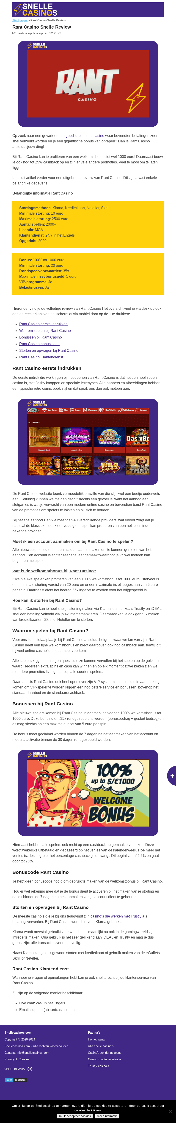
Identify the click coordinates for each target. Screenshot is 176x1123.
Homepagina (96, 1039)
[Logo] (35, 9)
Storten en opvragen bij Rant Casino (48, 350)
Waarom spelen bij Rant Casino (45, 331)
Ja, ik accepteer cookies (74, 1116)
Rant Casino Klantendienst (41, 357)
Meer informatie (107, 1116)
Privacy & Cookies (17, 1059)
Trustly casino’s (98, 1066)
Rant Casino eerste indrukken (43, 324)
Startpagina (20, 20)
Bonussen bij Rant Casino (40, 337)
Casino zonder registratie (104, 1059)
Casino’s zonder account (104, 1052)
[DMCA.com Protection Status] (16, 1081)
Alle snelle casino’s (101, 1046)
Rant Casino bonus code (39, 344)
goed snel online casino (85, 136)
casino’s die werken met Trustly (116, 916)
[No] (170, 1111)
